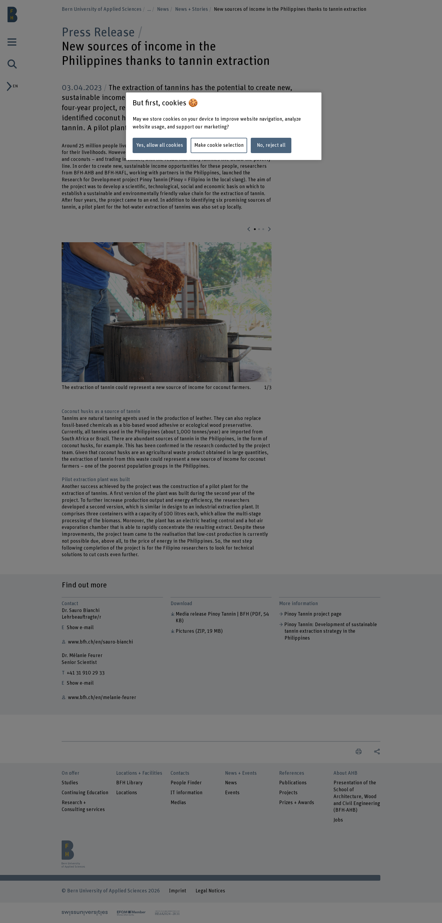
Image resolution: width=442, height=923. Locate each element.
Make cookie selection (219, 145)
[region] (223, 126)
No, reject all (271, 145)
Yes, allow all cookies (159, 145)
